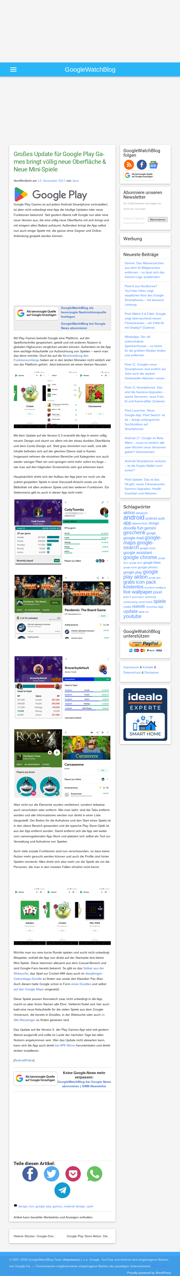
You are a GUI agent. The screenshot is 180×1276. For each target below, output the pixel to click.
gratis (129, 582)
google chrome (140, 557)
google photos (148, 567)
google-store (147, 548)
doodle (129, 528)
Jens (75, 180)
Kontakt (148, 667)
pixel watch (138, 597)
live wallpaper (137, 592)
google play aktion (140, 574)
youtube (132, 616)
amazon (142, 513)
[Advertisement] (37, 30)
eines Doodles (81, 984)
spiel (90, 1206)
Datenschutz (132, 672)
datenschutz (140, 523)
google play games (49, 1206)
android (133, 517)
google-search (138, 545)
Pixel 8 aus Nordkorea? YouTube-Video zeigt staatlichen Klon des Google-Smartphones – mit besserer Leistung (145, 295)
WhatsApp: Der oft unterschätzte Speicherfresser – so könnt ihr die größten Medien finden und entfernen (145, 346)
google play (132, 572)
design (23, 1206)
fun (31, 1206)
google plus (155, 577)
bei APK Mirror (65, 1045)
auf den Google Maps (29, 989)
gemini (150, 528)
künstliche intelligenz (155, 587)
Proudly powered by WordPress (149, 1272)
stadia (127, 606)
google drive (136, 562)
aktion (129, 512)
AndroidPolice (24, 1060)
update (130, 611)
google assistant (137, 553)
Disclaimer (151, 672)
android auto (155, 518)
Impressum (131, 667)
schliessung (130, 602)
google (151, 533)
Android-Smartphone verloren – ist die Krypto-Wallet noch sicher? (145, 465)
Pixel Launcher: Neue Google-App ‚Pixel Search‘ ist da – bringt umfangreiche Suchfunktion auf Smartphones (145, 420)
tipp (160, 606)
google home (130, 567)
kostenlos (133, 587)
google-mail (133, 538)
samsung (150, 597)
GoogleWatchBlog (90, 69)
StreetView (151, 607)
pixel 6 (127, 597)
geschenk (134, 532)
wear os (144, 611)
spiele (159, 601)
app (127, 523)
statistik (138, 606)
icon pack (146, 582)
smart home (146, 602)
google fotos (152, 562)
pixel (157, 592)
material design (74, 1206)
